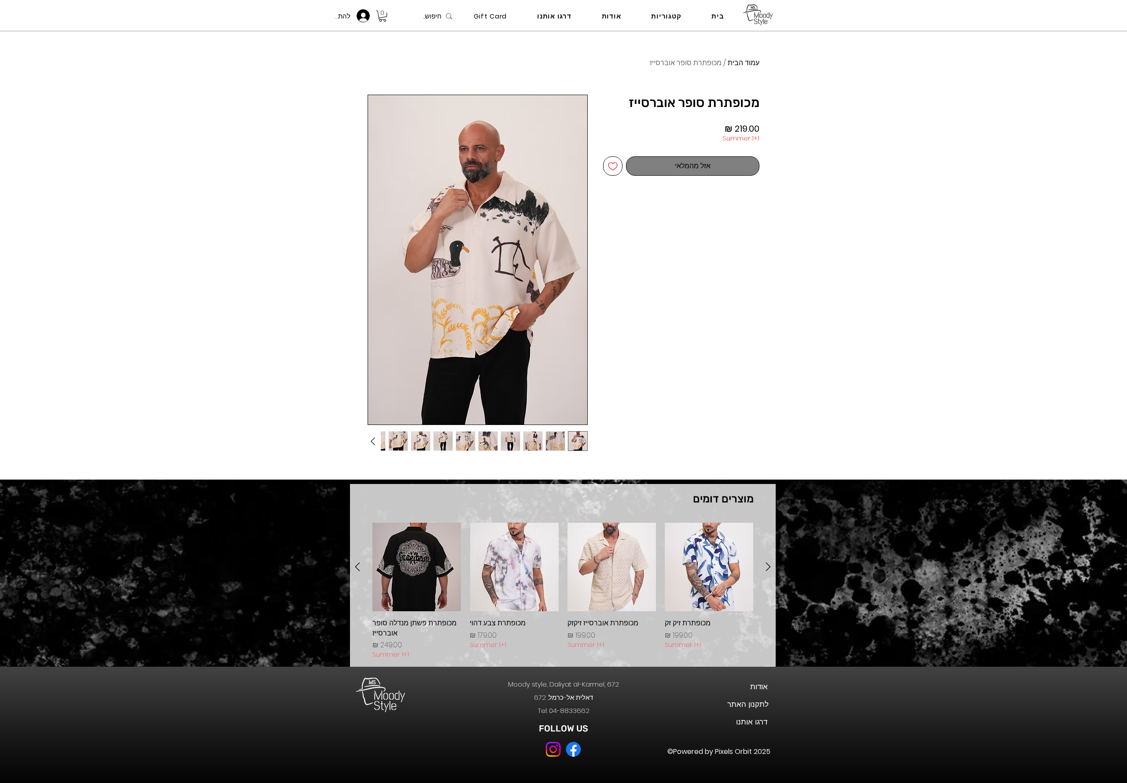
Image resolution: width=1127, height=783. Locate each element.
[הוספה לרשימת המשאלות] (612, 166)
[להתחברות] (365, 16)
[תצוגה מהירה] (709, 567)
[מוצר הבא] (357, 566)
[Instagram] (553, 749)
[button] (382, 16)
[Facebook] (573, 749)
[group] (563, 591)
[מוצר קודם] (768, 566)
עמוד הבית (743, 63)
